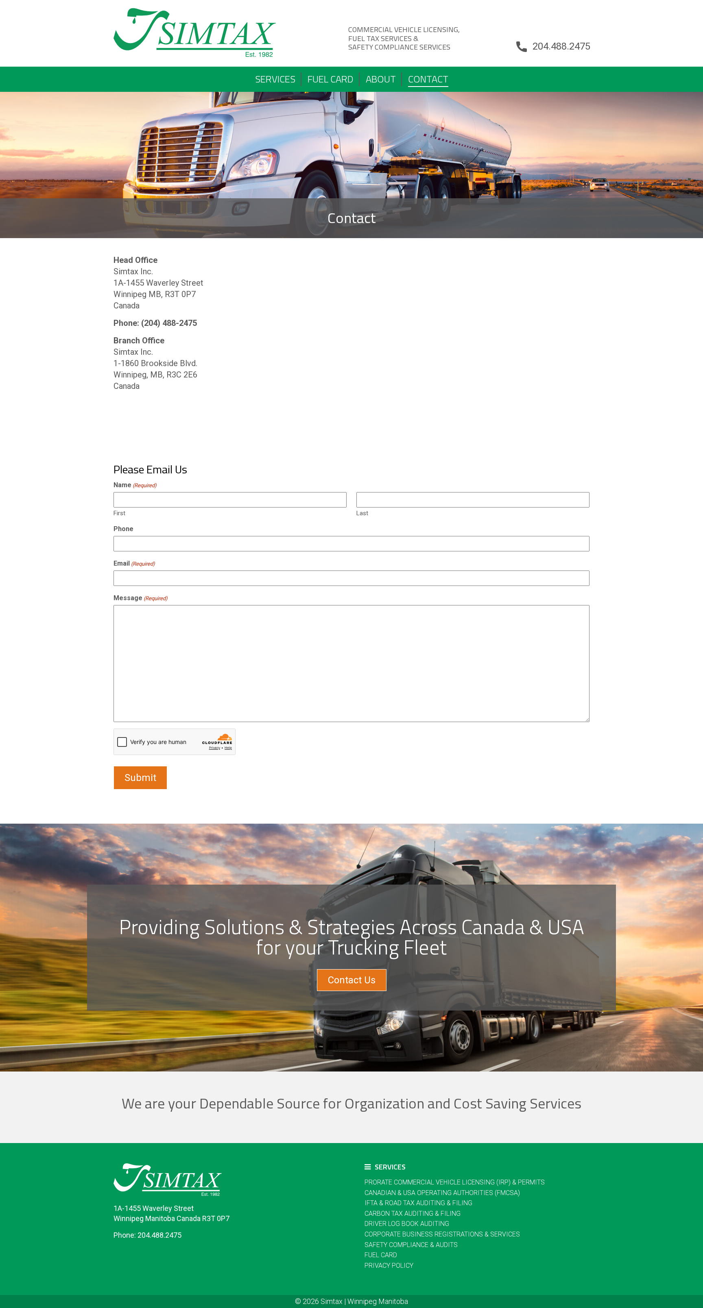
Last (362, 513)
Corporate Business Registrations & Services (442, 1234)
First (119, 513)
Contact (428, 79)
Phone (123, 529)
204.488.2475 (561, 46)
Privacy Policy (389, 1265)
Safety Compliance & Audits (411, 1245)
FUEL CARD (331, 79)
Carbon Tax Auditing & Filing (413, 1213)
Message (141, 598)
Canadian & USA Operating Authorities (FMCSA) (442, 1193)
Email (134, 563)
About (381, 79)
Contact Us (352, 980)
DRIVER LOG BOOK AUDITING (407, 1224)
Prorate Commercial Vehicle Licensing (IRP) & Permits (455, 1182)
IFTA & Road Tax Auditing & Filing (418, 1203)
